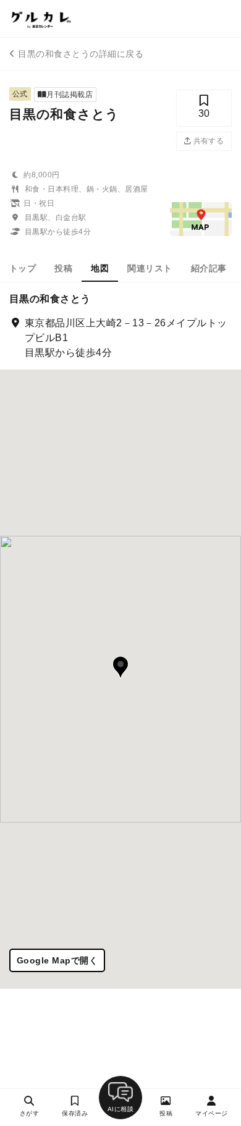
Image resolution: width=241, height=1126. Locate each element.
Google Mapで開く (57, 960)
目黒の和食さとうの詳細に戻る (80, 54)
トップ (22, 268)
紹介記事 (209, 268)
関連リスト (149, 268)
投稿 (63, 268)
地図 (100, 268)
